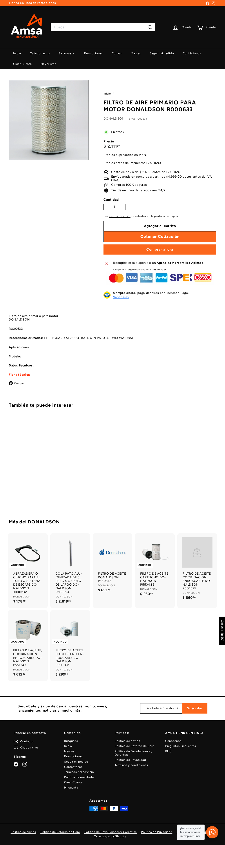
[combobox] (103, 27)
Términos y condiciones (131, 765)
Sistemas (65, 53)
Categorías (38, 53)
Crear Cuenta (22, 64)
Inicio (17, 53)
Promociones (93, 53)
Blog (168, 751)
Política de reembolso (79, 777)
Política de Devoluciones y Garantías (133, 753)
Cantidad (111, 200)
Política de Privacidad (130, 759)
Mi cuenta (71, 787)
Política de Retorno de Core (134, 746)
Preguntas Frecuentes (180, 746)
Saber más (121, 297)
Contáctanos (192, 53)
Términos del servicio (79, 772)
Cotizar (117, 53)
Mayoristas (48, 64)
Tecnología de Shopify (110, 836)
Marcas (136, 53)
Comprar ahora (159, 249)
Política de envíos (127, 741)
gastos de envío (120, 216)
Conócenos (173, 741)
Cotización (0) (222, 631)
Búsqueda (71, 741)
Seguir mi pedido (162, 53)
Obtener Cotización (24, 494)
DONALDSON (113, 118)
